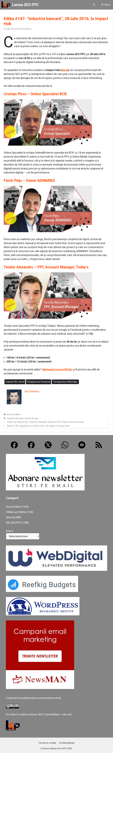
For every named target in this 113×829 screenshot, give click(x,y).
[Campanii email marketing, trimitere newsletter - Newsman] (40, 688)
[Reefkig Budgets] (42, 591)
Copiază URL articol (14, 381)
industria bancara (15, 418)
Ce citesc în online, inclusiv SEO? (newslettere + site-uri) (39, 714)
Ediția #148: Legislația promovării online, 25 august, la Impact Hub (38, 426)
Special (10, 517)
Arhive (9, 530)
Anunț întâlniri (13, 414)
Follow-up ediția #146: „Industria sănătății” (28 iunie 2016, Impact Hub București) (45, 422)
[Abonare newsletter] (45, 489)
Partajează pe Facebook (38, 381)
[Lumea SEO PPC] (5, 5)
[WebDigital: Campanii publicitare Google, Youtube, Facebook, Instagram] (56, 569)
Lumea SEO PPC (25, 5)
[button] (94, 5)
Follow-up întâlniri (16, 512)
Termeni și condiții (47, 743)
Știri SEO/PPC (14, 522)
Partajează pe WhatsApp (65, 381)
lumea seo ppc (32, 418)
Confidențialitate (67, 743)
